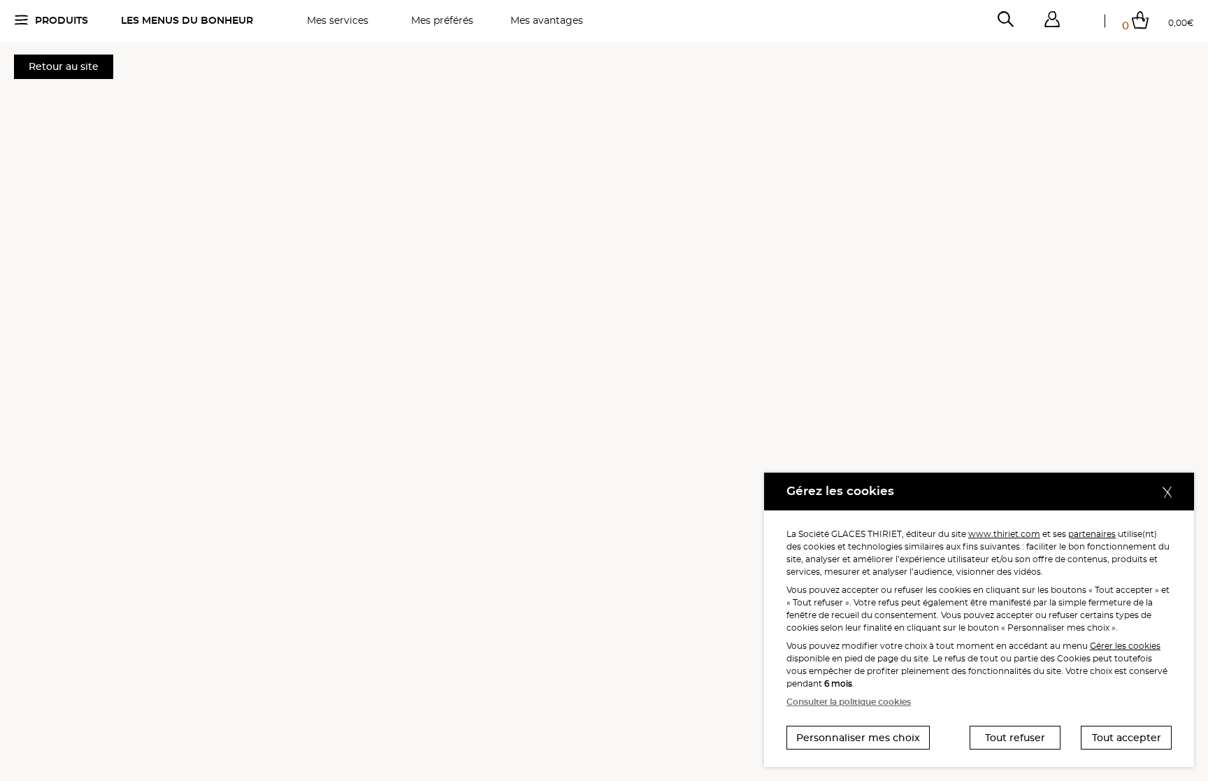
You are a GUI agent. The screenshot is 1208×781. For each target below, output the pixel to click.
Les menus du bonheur (187, 20)
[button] (1052, 19)
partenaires (1092, 534)
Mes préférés (442, 20)
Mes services (337, 20)
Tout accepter (1126, 737)
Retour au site (64, 66)
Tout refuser (1015, 737)
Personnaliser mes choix (858, 737)
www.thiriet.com (1004, 534)
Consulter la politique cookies (848, 701)
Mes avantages (546, 20)
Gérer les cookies (1125, 645)
